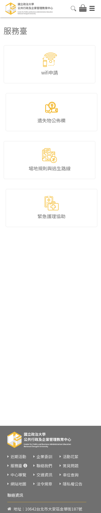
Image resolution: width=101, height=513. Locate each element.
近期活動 (18, 456)
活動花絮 (70, 456)
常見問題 (70, 466)
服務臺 (16, 466)
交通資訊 (44, 475)
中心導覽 (18, 475)
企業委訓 (44, 456)
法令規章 (44, 484)
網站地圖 (18, 484)
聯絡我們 (44, 466)
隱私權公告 (72, 484)
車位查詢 (70, 475)
